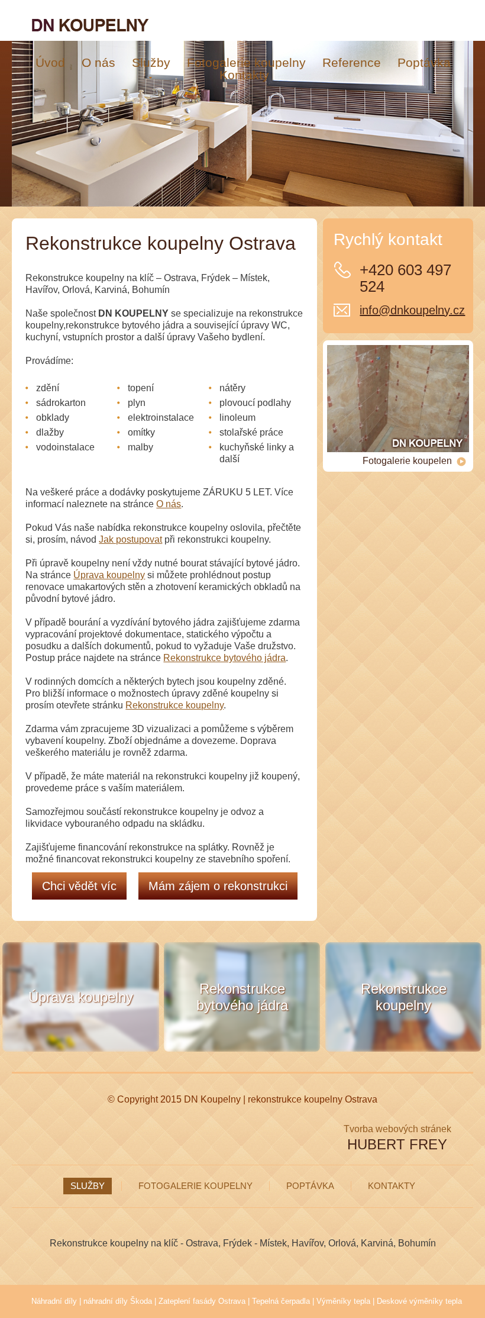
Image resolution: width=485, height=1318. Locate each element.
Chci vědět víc (79, 885)
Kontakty (391, 1186)
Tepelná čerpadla (281, 1301)
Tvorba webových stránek (397, 1129)
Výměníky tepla (343, 1301)
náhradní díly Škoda (117, 1301)
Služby (87, 1186)
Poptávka (310, 1186)
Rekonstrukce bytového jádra (224, 658)
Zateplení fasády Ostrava (202, 1301)
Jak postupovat (130, 539)
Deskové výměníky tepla (419, 1301)
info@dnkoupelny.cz (412, 310)
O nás (168, 504)
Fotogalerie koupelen (407, 461)
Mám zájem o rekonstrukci (217, 885)
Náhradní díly (54, 1301)
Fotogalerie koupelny (195, 1186)
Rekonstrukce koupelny (174, 705)
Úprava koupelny (109, 575)
